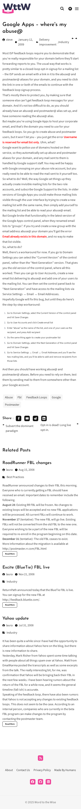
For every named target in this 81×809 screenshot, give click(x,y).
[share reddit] (35, 418)
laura (9, 470)
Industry (12, 582)
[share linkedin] (44, 418)
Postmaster (12, 405)
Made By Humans (65, 770)
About (9, 770)
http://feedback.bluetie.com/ (20, 600)
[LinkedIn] (48, 782)
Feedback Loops (36, 397)
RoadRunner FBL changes (26, 463)
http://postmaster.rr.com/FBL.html (24, 549)
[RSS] (40, 758)
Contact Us (23, 770)
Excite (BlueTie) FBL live (26, 567)
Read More (10, 553)
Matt (67, 660)
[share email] (27, 418)
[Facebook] (32, 782)
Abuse (9, 397)
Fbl (19, 397)
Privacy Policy (42, 770)
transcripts (39, 665)
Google (56, 397)
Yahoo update (15, 618)
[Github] (40, 782)
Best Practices (15, 477)
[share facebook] (18, 418)
